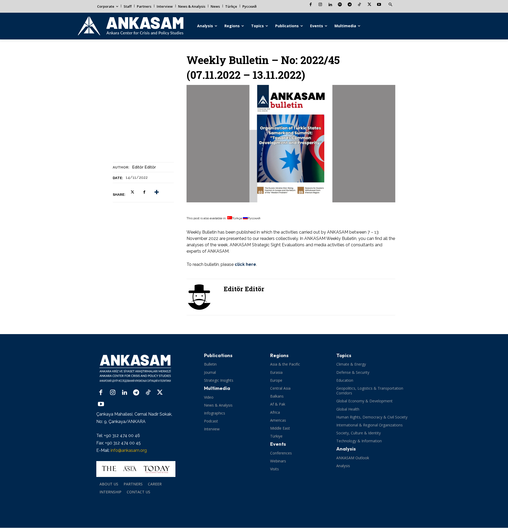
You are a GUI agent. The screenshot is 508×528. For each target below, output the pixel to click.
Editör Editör (144, 167)
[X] (369, 4)
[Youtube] (379, 4)
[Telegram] (349, 4)
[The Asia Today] (135, 469)
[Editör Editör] (202, 297)
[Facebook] (310, 4)
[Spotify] (339, 4)
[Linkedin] (330, 4)
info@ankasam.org (129, 450)
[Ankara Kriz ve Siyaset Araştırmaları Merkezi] (130, 26)
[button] (390, 5)
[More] (156, 192)
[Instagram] (320, 4)
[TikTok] (359, 4)
